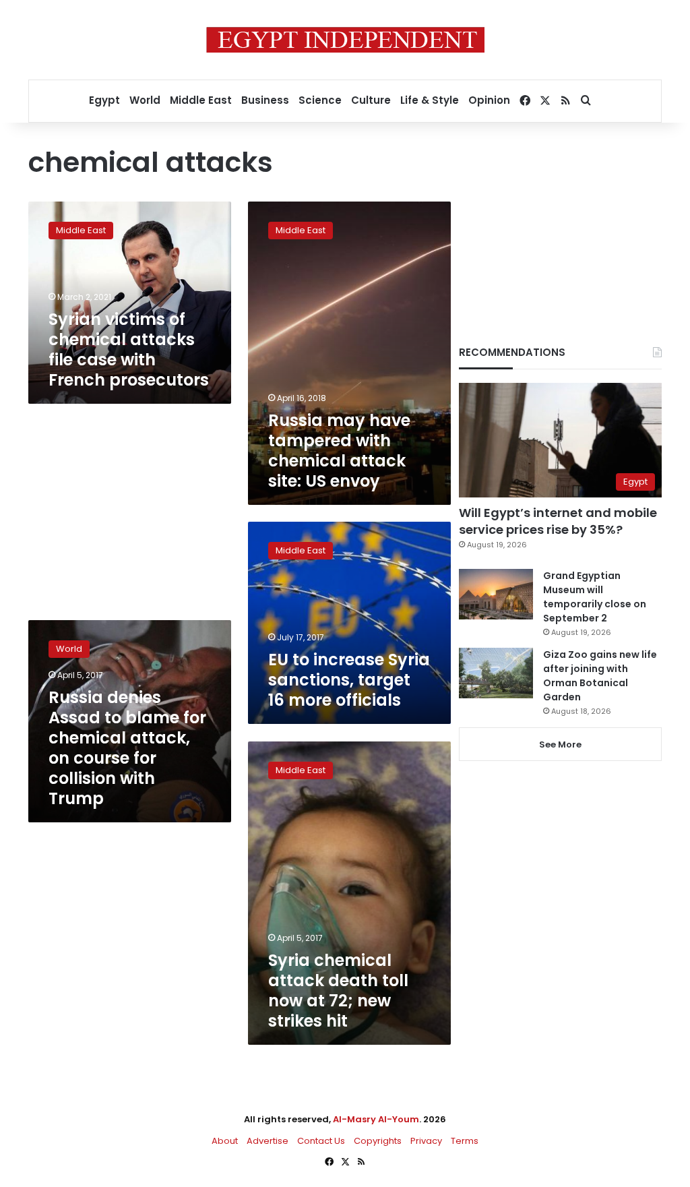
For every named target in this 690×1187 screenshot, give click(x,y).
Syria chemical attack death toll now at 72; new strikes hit (338, 990)
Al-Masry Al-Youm (376, 1119)
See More (560, 744)
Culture (371, 100)
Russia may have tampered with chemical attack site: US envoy (339, 450)
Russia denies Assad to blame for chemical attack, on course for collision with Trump (127, 748)
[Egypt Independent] (345, 40)
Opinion (489, 100)
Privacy (426, 1140)
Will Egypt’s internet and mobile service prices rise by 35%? (558, 521)
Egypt (104, 100)
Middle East (201, 100)
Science (320, 100)
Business (265, 100)
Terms (464, 1140)
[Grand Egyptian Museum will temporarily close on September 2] (496, 594)
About (225, 1140)
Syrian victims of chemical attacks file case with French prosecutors (129, 349)
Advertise (267, 1140)
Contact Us (321, 1140)
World (144, 100)
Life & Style (429, 100)
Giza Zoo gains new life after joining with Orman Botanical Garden (600, 676)
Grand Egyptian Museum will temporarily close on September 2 (594, 597)
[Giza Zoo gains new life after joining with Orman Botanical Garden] (496, 673)
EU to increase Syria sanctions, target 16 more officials (349, 679)
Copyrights (378, 1140)
